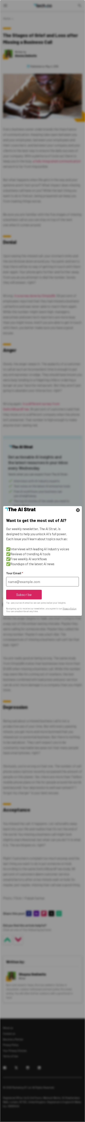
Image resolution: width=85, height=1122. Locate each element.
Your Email (14, 573)
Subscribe (24, 594)
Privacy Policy (69, 608)
